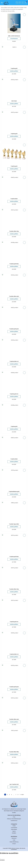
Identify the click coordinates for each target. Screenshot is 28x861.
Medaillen (14, 833)
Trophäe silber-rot (14, 361)
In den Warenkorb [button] (14, 38)
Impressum (14, 838)
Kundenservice (14, 820)
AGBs (14, 840)
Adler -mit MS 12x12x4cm (14, 35)
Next (22, 794)
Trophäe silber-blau (14, 231)
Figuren (14, 831)
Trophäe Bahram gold (14, 491)
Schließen (2, 860)
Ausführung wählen (14, 71)
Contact (14, 843)
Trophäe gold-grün (14, 328)
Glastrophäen (14, 829)
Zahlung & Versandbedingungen (14, 818)
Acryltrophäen (14, 827)
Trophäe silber (14, 198)
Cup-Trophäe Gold (14, 784)
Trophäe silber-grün (14, 296)
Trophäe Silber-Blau (14, 751)
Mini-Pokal (14, 101)
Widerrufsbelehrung (14, 841)
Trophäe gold (14, 68)
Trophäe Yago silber (14, 524)
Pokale (14, 825)
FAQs (14, 816)
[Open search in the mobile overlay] (16, 2)
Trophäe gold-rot (14, 393)
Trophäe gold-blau (14, 263)
